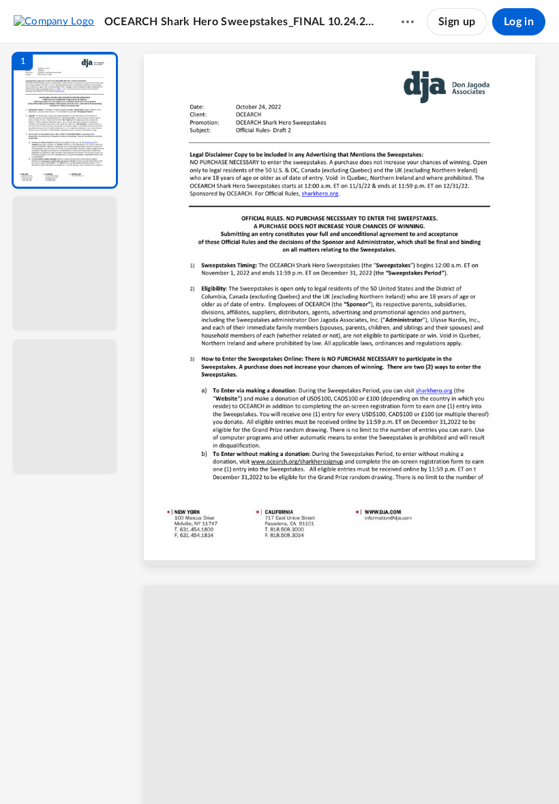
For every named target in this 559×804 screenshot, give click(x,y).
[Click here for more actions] (407, 21)
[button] (65, 120)
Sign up (456, 21)
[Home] (54, 21)
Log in (519, 21)
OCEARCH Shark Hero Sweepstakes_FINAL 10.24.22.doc (239, 21)
